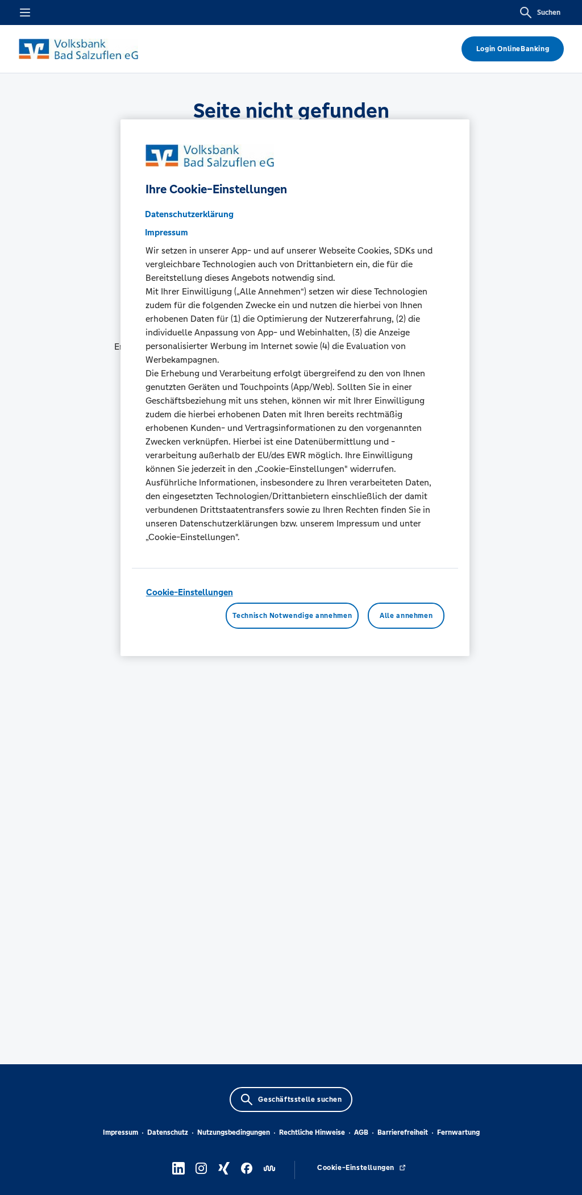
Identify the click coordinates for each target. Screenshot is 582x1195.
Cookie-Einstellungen (189, 592)
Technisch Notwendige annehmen (292, 615)
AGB (361, 1132)
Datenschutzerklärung (189, 214)
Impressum (120, 1132)
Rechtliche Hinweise (312, 1132)
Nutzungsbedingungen (233, 1132)
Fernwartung (458, 1132)
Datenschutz (167, 1132)
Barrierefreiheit (402, 1132)
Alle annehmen (406, 615)
